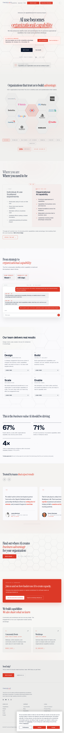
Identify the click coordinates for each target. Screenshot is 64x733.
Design (4, 709)
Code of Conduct (48, 706)
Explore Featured (39, 149)
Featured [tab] (6, 140)
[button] (11, 99)
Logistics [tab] (32, 143)
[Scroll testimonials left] (4, 479)
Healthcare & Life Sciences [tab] (29, 140)
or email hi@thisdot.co (25, 556)
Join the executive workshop (15, 597)
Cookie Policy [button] (29, 721)
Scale (4, 713)
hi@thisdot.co (20, 675)
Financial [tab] (43, 140)
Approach (20, 3)
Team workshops (54, 40)
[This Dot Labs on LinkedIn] (3, 699)
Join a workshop (43, 40)
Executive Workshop (46, 3)
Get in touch (33, 3)
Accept (53, 727)
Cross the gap (10, 237)
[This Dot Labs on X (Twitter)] (8, 699)
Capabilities (14, 3)
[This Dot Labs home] (7, 3)
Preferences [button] (25, 723)
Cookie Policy (47, 711)
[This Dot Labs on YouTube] (5, 699)
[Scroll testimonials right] (9, 479)
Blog (24, 709)
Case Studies (26, 706)
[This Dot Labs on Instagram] (11, 699)
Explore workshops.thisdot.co (34, 597)
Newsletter (26, 711)
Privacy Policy (47, 709)
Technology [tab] (15, 140)
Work (25, 3)
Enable (4, 715)
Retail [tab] (58, 140)
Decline (39, 727)
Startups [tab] (51, 140)
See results (38, 50)
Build (4, 711)
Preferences (26, 727)
